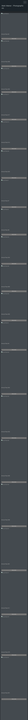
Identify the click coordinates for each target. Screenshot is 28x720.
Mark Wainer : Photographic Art (13, 7)
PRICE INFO (14, 38)
